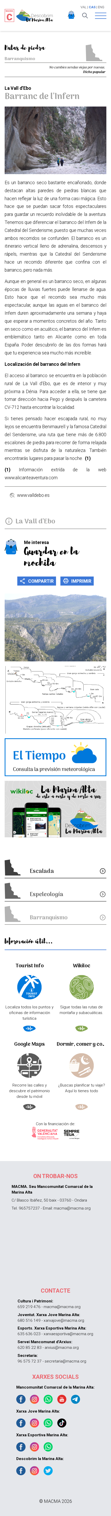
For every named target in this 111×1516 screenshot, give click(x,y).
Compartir (37, 581)
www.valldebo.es (33, 495)
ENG (101, 7)
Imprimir (77, 581)
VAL (83, 7)
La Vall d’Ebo (35, 521)
